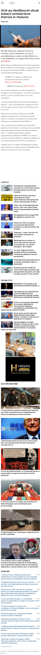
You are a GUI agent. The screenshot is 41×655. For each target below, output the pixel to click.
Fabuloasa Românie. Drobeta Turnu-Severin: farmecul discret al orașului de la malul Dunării (20, 621)
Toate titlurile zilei (6, 646)
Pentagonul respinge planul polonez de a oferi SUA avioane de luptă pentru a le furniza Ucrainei (27, 189)
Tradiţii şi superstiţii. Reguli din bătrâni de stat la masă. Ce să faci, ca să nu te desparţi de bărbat (20, 628)
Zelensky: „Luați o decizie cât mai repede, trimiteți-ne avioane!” (26, 235)
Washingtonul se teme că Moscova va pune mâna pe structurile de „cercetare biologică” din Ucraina (25, 244)
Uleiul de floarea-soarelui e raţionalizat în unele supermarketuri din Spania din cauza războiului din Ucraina (26, 199)
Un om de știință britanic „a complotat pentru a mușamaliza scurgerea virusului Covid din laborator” (20, 473)
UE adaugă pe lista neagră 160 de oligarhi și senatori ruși (26, 216)
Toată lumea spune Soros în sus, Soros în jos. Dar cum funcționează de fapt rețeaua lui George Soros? (19, 443)
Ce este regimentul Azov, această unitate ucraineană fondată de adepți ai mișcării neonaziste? (25, 253)
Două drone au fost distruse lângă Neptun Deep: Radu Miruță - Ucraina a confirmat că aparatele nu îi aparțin (26, 316)
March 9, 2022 (29, 86)
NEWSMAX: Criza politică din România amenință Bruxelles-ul (26, 285)
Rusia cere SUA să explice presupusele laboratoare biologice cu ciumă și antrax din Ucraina (26, 226)
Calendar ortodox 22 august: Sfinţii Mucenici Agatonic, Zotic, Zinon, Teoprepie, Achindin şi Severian (19, 641)
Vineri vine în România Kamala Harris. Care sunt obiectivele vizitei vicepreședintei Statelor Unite (26, 208)
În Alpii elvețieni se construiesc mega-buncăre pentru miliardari (20, 533)
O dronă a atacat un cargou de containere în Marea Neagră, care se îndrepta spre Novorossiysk (19, 504)
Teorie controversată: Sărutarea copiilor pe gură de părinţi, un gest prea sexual (17, 635)
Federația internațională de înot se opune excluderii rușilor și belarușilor (27, 262)
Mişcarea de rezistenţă (20, 2)
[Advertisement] (20, 166)
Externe (14, 384)
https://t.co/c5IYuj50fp (13, 82)
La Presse (6, 61)
